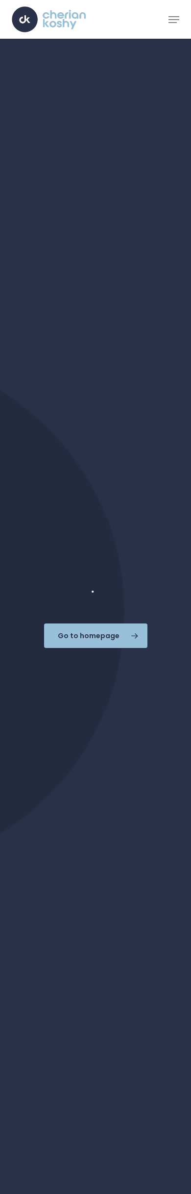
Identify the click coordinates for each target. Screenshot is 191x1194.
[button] (173, 20)
